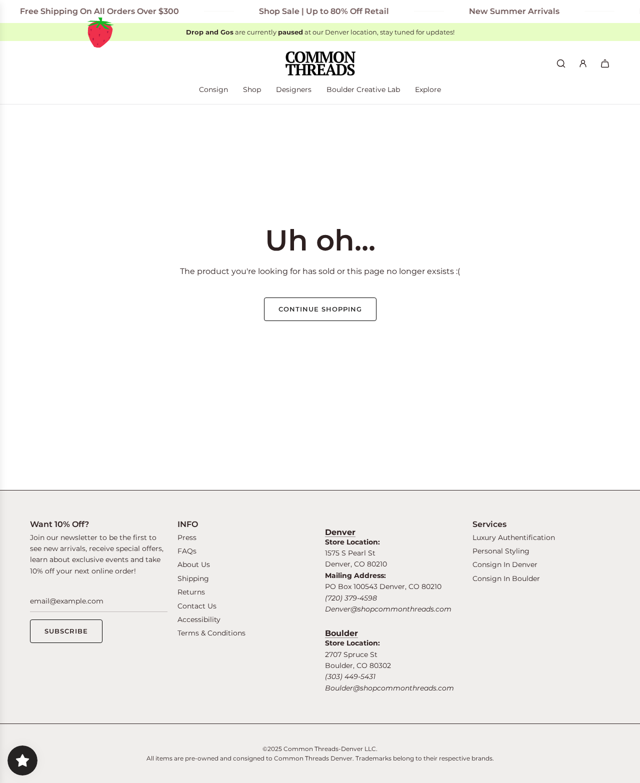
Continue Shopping (320, 309)
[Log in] (583, 63)
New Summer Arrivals (506, 11)
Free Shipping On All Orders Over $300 (91, 11)
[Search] (561, 63)
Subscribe (66, 631)
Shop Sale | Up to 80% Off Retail (316, 11)
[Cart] (605, 63)
